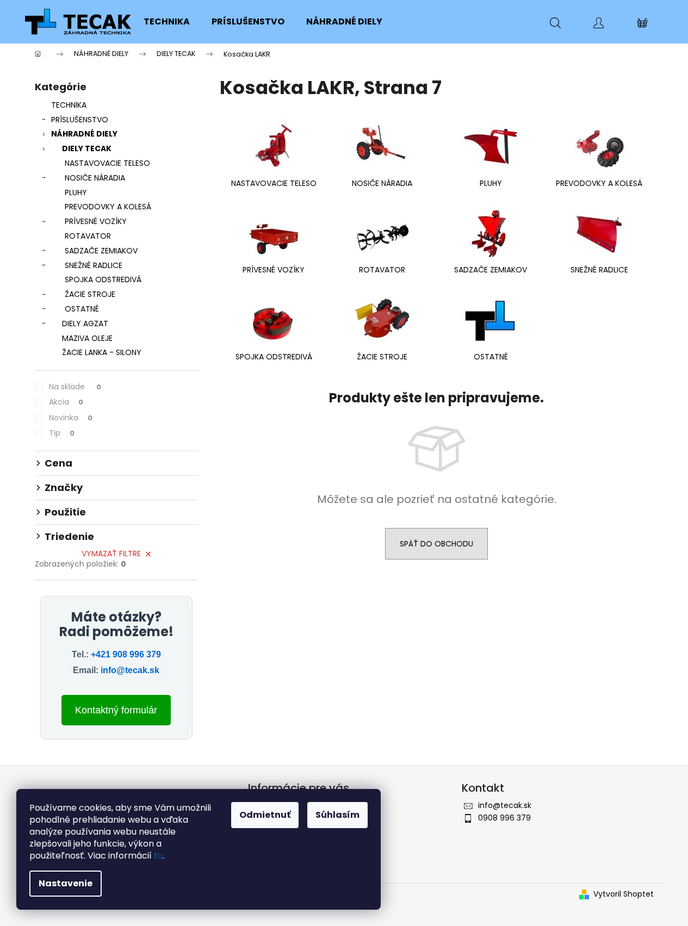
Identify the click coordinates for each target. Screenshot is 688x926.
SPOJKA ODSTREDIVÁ (103, 279)
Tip (62, 432)
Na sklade (75, 386)
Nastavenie (65, 883)
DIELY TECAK (86, 148)
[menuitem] (167, 21)
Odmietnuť (264, 815)
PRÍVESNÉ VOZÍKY (96, 221)
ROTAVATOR (88, 236)
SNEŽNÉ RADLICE (93, 265)
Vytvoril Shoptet (623, 894)
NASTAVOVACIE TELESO (107, 163)
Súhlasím (337, 815)
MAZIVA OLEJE (87, 338)
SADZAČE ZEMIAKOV (101, 250)
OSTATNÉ (82, 308)
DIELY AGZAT (85, 323)
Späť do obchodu (436, 543)
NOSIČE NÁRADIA (95, 177)
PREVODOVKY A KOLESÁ (108, 206)
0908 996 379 (504, 817)
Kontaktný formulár (116, 710)
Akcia (66, 401)
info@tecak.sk (130, 670)
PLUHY (76, 192)
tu (158, 855)
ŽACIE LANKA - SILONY (101, 352)
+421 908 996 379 (126, 654)
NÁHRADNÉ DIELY (84, 133)
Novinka (70, 417)
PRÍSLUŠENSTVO (79, 119)
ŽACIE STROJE (90, 294)
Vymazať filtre (111, 553)
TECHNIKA (68, 105)
